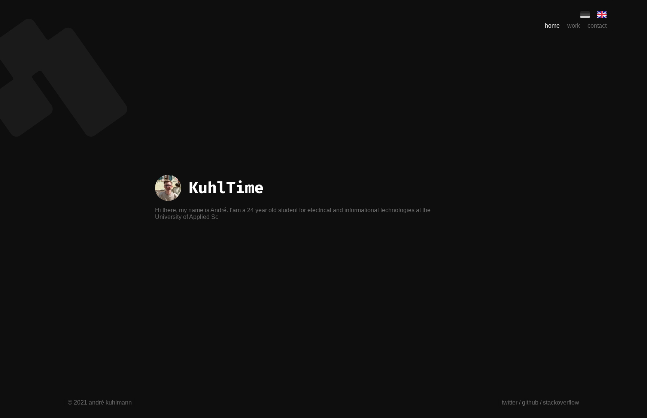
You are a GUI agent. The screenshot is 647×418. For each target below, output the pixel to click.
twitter (509, 402)
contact (597, 25)
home (552, 25)
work (573, 25)
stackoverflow (561, 402)
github (530, 402)
